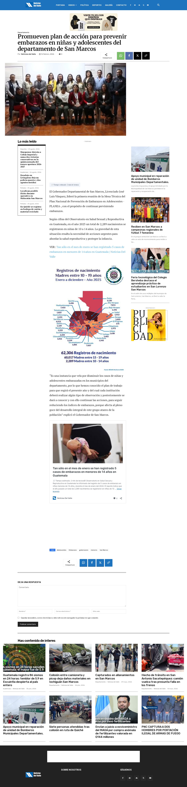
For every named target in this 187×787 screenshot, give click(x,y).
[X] (143, 5)
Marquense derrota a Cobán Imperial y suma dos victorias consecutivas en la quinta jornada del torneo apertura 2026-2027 (31, 159)
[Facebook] (130, 5)
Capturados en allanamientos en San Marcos (114, 676)
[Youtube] (148, 5)
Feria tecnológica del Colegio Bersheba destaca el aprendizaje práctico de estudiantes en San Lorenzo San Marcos (149, 283)
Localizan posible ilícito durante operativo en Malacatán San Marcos (31, 194)
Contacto (121, 5)
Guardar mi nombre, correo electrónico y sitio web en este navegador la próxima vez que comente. (59, 618)
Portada (60, 5)
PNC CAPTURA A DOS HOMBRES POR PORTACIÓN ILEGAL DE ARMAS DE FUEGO (161, 730)
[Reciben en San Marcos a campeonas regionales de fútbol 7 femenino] (150, 209)
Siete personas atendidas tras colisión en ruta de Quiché (69, 728)
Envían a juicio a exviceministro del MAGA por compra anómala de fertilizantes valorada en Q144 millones (116, 732)
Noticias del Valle (28, 54)
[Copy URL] (146, 56)
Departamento (23, 32)
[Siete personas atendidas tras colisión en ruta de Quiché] (70, 710)
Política (84, 5)
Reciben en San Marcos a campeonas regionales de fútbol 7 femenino (147, 229)
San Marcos (104, 550)
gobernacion (83, 550)
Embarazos (73, 550)
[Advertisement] (87, 160)
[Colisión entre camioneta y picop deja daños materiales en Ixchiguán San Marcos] (70, 658)
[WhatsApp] (121, 56)
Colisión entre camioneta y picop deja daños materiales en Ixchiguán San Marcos (69, 678)
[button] (158, 5)
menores (94, 550)
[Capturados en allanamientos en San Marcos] (116, 658)
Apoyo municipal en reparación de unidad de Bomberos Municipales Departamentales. (150, 179)
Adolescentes (61, 550)
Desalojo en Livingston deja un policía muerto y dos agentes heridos (30, 179)
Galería (109, 5)
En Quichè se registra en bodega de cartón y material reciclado (31, 209)
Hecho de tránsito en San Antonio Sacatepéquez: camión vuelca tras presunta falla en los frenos (162, 680)
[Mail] (135, 5)
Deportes (97, 5)
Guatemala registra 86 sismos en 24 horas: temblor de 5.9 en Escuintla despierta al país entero (23, 680)
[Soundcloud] (139, 5)
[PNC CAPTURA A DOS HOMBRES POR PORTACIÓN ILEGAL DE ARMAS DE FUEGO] (163, 710)
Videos (71, 5)
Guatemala (24, 172)
